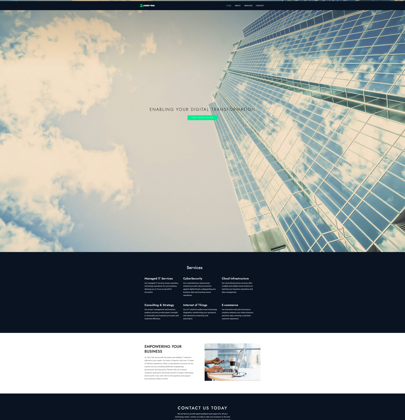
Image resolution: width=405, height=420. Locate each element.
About (238, 6)
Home (228, 6)
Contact (260, 6)
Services (248, 6)
